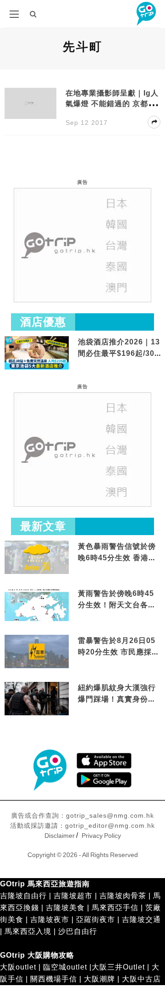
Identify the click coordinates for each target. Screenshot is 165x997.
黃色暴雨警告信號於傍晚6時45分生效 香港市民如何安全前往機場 (117, 558)
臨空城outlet (65, 967)
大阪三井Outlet (118, 967)
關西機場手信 (53, 979)
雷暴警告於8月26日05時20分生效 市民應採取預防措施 (119, 652)
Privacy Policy (101, 835)
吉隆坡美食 (65, 907)
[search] (33, 14)
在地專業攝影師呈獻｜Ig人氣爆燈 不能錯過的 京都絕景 (112, 103)
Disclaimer (59, 835)
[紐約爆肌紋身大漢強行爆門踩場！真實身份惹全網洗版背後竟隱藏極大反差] (37, 699)
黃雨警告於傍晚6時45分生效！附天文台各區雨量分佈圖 (117, 605)
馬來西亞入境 (28, 931)
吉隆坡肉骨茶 (122, 896)
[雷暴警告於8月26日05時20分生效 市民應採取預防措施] (37, 651)
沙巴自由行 (77, 931)
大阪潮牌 (99, 979)
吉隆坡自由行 (23, 896)
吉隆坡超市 (73, 896)
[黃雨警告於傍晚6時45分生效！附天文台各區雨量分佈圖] (37, 619)
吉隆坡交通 (141, 919)
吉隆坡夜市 (49, 919)
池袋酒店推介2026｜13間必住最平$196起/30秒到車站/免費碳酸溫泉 (119, 353)
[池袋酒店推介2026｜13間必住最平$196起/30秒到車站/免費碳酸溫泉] (37, 352)
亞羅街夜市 (95, 919)
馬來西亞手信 (115, 907)
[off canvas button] (14, 14)
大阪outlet (18, 967)
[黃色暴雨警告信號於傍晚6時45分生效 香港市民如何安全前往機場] (37, 557)
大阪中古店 (141, 979)
